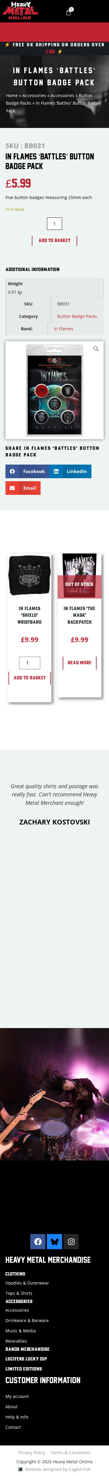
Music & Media (20, 1331)
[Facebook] (37, 1241)
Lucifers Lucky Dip (26, 1359)
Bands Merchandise (27, 1349)
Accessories (34, 95)
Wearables (16, 1341)
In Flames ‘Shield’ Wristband (29, 615)
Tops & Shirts (18, 1293)
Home (12, 95)
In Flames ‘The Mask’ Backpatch (79, 615)
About (11, 1406)
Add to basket (54, 240)
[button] (27, 471)
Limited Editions (23, 1369)
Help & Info (16, 1417)
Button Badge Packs (77, 316)
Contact (13, 1427)
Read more (79, 663)
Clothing (15, 1274)
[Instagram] (71, 1241)
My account (17, 1396)
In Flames (63, 328)
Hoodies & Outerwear (27, 1283)
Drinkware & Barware (27, 1320)
